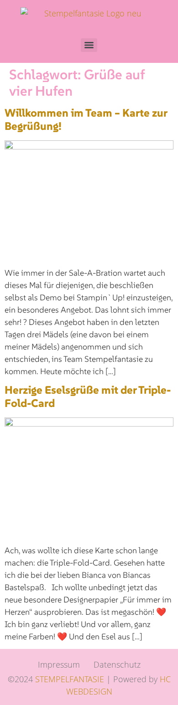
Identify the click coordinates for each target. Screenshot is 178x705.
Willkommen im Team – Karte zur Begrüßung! (86, 119)
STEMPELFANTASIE (69, 679)
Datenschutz (117, 664)
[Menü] (89, 45)
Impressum (59, 664)
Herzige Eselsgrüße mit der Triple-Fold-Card (88, 396)
